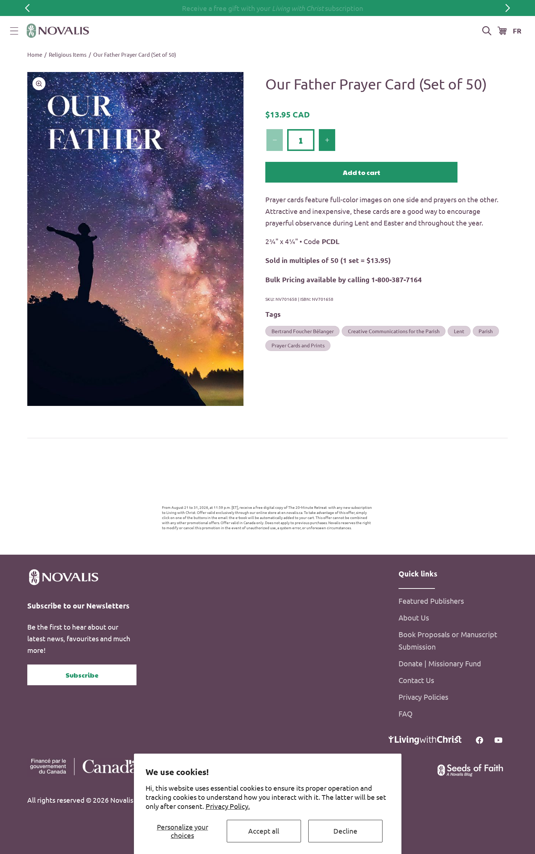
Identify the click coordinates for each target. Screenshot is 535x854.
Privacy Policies (423, 696)
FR (517, 30)
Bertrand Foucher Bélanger (303, 331)
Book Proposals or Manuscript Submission (448, 640)
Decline (345, 830)
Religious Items (68, 54)
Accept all (263, 830)
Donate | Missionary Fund (440, 663)
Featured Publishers (431, 600)
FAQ (406, 713)
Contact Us (416, 680)
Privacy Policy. (228, 806)
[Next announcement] (507, 8)
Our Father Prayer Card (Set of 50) (134, 54)
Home (34, 54)
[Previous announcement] (27, 8)
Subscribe (82, 674)
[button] (14, 31)
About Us (414, 617)
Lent (459, 331)
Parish (486, 331)
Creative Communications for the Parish (394, 331)
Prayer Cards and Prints (298, 345)
